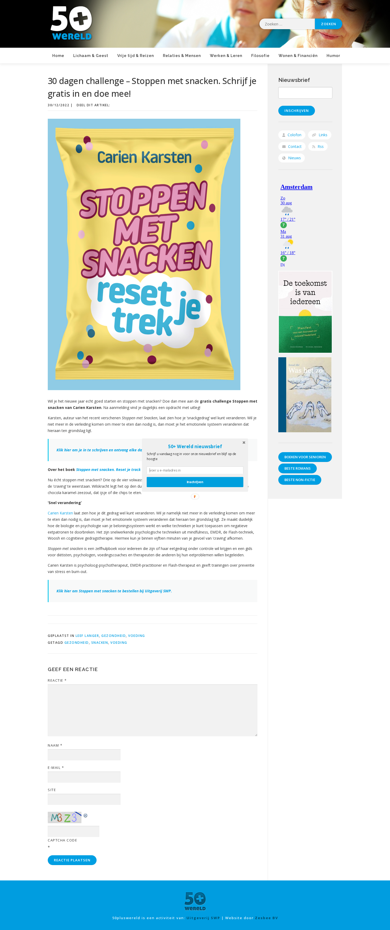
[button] (195, 446)
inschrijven (195, 481)
